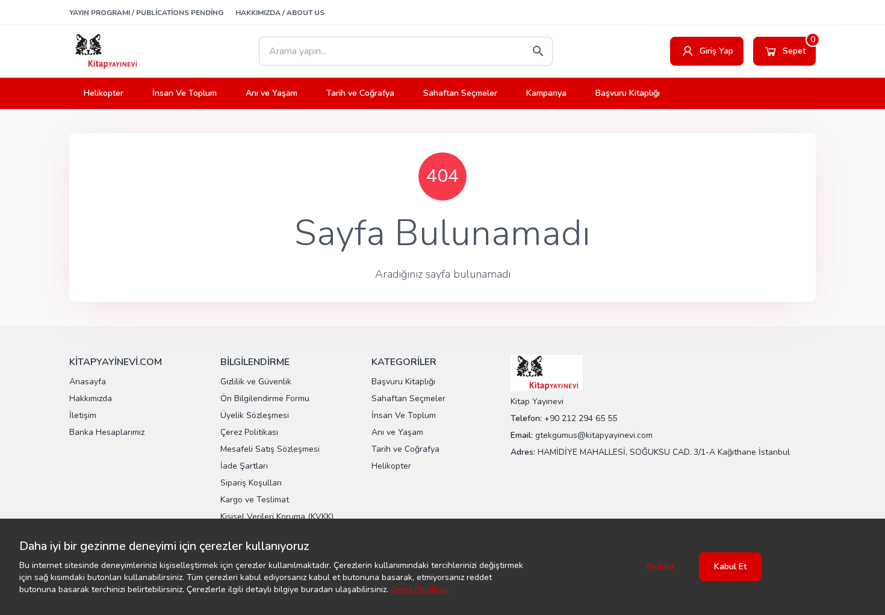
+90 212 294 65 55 (580, 418)
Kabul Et (730, 566)
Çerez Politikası (420, 589)
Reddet (660, 566)
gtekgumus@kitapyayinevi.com (594, 435)
